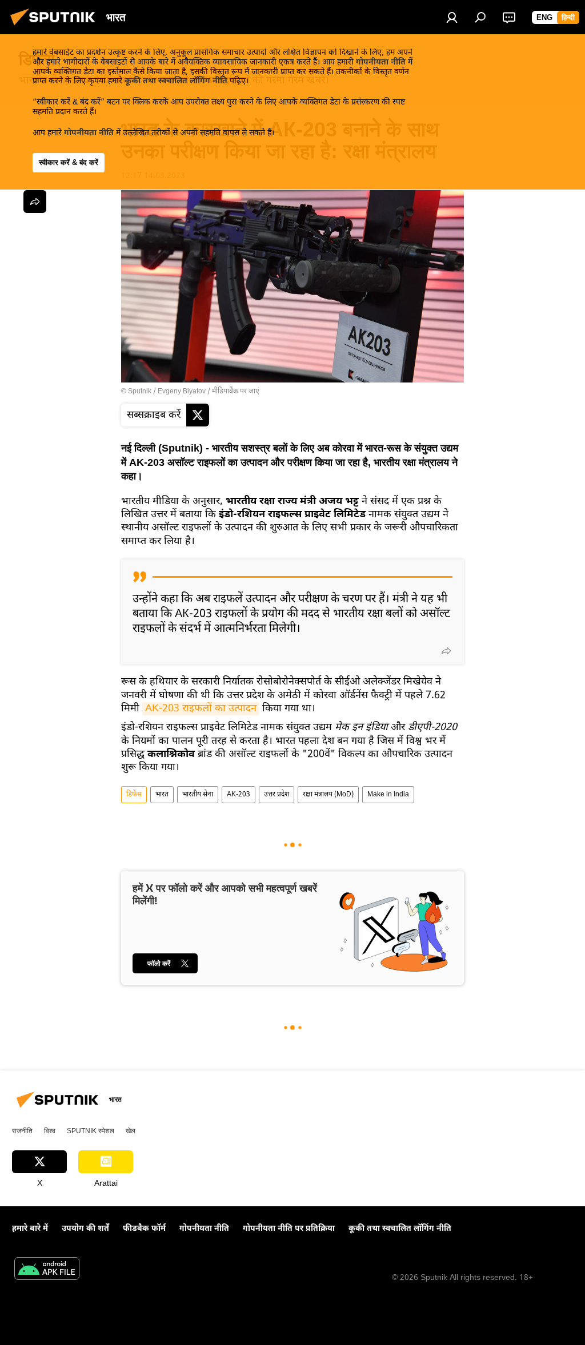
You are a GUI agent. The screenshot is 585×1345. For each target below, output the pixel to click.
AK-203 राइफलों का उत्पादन (201, 708)
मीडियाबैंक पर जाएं (235, 391)
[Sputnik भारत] (56, 27)
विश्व (49, 1131)
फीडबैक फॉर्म (144, 1228)
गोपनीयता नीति (381, 62)
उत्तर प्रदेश (276, 794)
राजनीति (22, 1131)
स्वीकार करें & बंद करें (68, 162)
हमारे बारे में (30, 1228)
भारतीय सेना (197, 794)
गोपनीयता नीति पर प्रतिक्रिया (289, 1228)
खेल (130, 1131)
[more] (446, 650)
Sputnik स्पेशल (90, 1131)
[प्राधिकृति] (451, 17)
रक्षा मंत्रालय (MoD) (328, 794)
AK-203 (238, 794)
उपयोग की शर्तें (85, 1228)
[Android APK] (47, 1270)
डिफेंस (134, 794)
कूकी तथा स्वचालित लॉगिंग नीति (176, 81)
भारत (162, 794)
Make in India (388, 794)
